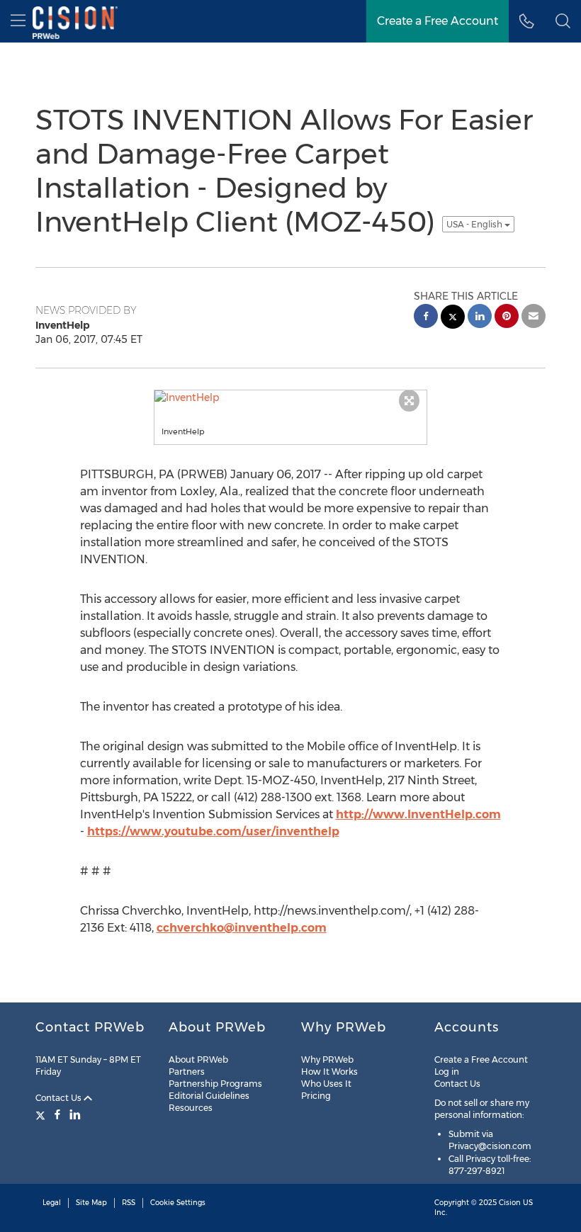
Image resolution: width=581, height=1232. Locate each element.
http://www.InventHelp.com (418, 814)
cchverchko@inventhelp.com (242, 927)
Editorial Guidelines (209, 1095)
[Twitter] (42, 1114)
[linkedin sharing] (480, 318)
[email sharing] (533, 318)
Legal (52, 1202)
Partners (187, 1071)
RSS (128, 1202)
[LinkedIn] (75, 1114)
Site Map (91, 1202)
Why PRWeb (327, 1059)
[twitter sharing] (453, 318)
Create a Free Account (481, 1059)
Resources (191, 1107)
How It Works (329, 1071)
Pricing (316, 1095)
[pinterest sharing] (507, 318)
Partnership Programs (215, 1083)
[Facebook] (57, 1114)
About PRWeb (198, 1059)
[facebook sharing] (426, 318)
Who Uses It (326, 1083)
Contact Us (59, 1097)
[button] (563, 21)
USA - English (475, 224)
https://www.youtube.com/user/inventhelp (213, 831)
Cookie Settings (177, 1202)
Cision (510, 1202)
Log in (446, 1071)
